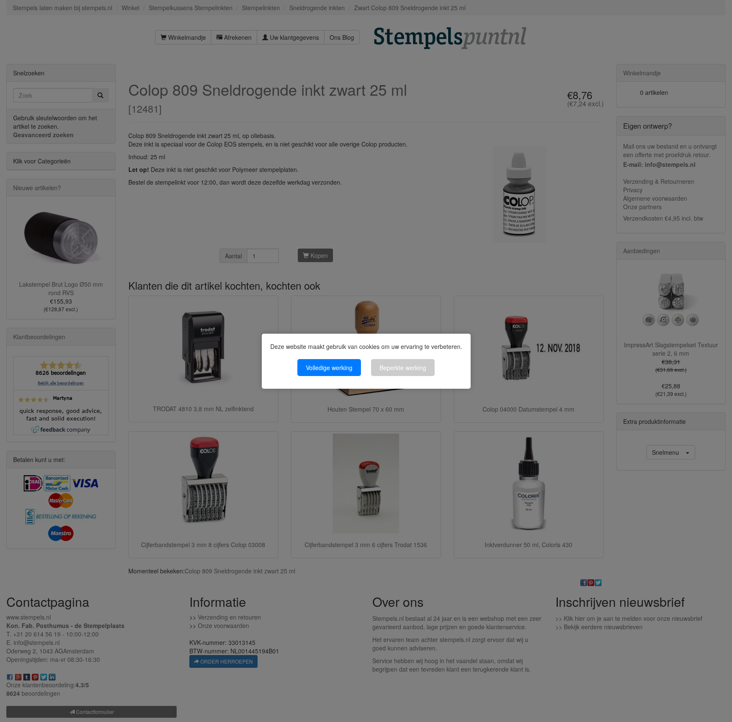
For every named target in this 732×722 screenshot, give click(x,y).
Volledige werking (329, 367)
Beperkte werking (403, 367)
